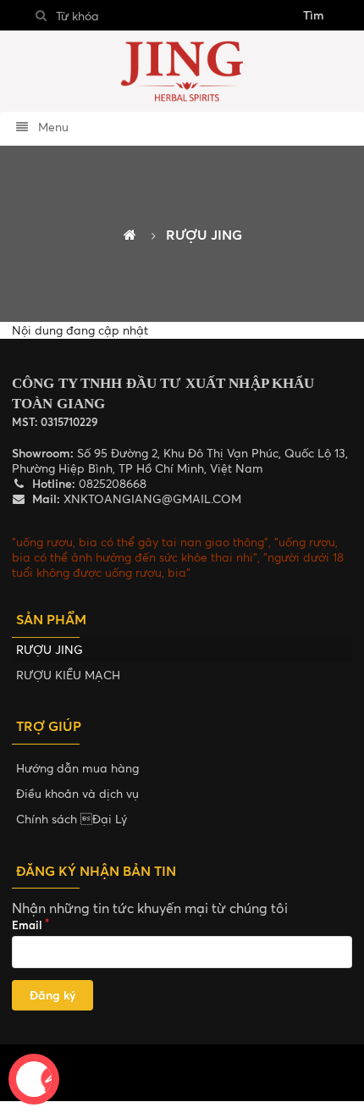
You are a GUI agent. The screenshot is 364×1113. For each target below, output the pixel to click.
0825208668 (110, 483)
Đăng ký (52, 995)
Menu (52, 126)
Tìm (313, 15)
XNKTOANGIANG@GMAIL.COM (150, 498)
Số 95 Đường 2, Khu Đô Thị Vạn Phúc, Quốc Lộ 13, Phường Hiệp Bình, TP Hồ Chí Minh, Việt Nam (180, 460)
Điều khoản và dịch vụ (77, 793)
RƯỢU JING (49, 649)
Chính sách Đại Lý (71, 818)
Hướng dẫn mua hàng (77, 768)
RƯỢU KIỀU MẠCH (68, 674)
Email (27, 925)
